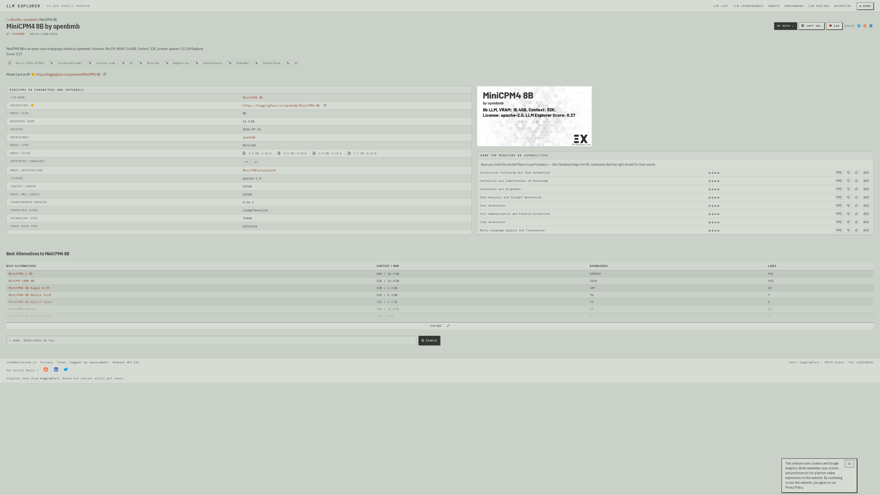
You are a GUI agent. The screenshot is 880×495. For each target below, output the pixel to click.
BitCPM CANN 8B (21, 281)
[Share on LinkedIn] (871, 25)
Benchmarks (794, 6)
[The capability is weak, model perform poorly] (839, 172)
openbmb (30, 20)
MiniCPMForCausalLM (259, 170)
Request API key (126, 362)
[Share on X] (859, 25)
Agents (774, 6)
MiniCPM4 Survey (22, 309)
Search (431, 340)
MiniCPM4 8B (253, 97)
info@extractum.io (21, 362)
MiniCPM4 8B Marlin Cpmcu (31, 302)
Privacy (47, 362)
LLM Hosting (818, 6)
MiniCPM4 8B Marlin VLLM (30, 295)
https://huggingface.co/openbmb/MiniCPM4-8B (68, 74)
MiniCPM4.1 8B (21, 273)
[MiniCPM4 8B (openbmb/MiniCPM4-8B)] (534, 116)
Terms (61, 362)
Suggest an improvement (89, 362)
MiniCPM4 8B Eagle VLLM (29, 288)
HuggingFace (49, 378)
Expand (438, 325)
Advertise (842, 6)
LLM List (720, 6)
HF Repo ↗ (785, 26)
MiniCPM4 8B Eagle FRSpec (31, 316)
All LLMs (15, 20)
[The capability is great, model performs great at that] (866, 172)
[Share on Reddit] (865, 25)
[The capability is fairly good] (857, 172)
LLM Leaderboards (748, 6)
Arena (67, 378)
